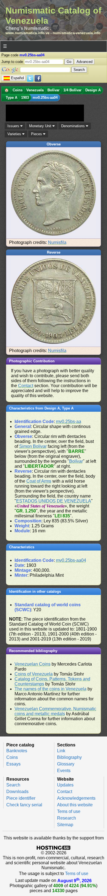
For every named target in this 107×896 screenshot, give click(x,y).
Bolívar (76, 461)
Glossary (65, 764)
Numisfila (57, 242)
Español (17, 78)
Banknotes (16, 750)
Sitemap (65, 824)
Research (66, 818)
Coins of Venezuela (34, 674)
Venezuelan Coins (32, 664)
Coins (12, 757)
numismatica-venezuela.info (76, 33)
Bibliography (69, 757)
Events (64, 770)
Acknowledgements (76, 798)
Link (61, 750)
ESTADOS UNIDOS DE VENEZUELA (53, 501)
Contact (25, 385)
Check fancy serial (24, 804)
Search (13, 785)
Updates (65, 785)
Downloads (17, 791)
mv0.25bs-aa (68, 421)
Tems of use (68, 811)
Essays (13, 764)
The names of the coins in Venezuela (50, 689)
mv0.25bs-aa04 (71, 560)
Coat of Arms (38, 481)
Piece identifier (20, 798)
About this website (75, 804)
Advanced (84, 62)
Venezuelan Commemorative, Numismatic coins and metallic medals (55, 711)
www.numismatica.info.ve (27, 33)
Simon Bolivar (33, 446)
